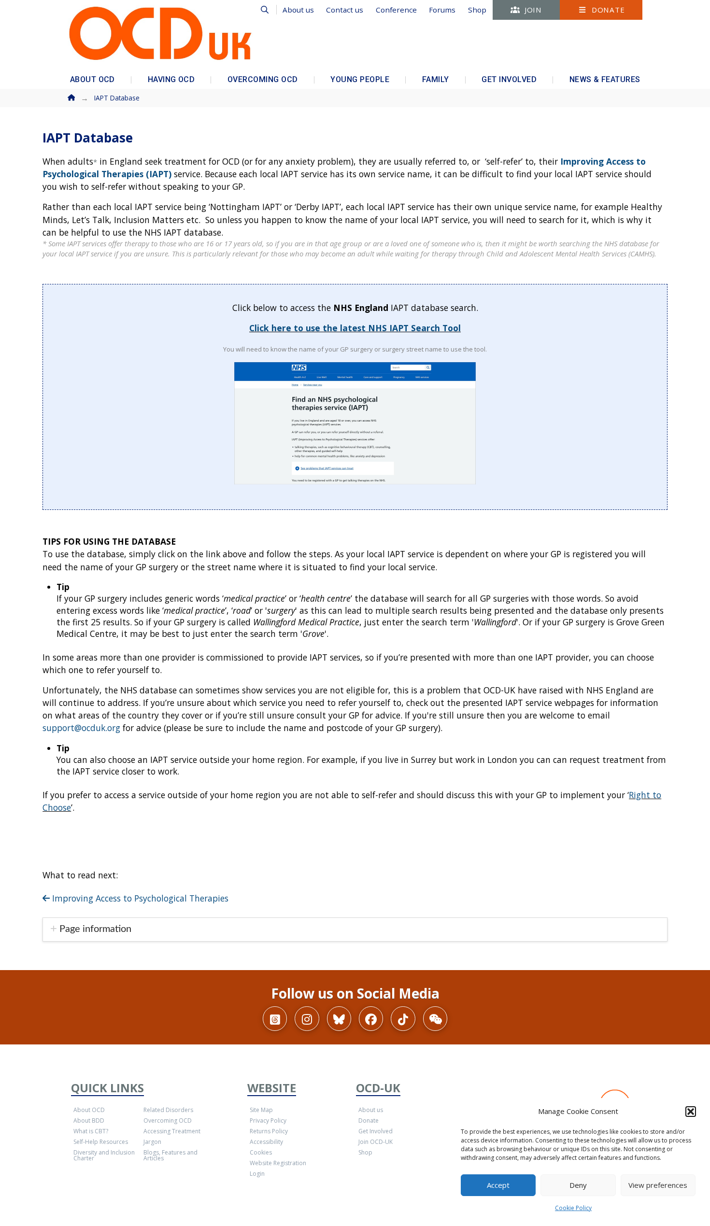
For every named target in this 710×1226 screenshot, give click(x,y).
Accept (498, 1185)
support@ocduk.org (81, 727)
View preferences (657, 1185)
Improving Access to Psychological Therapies (139, 898)
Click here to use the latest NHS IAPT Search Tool (355, 328)
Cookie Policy (573, 1208)
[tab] (355, 929)
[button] (691, 1111)
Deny (578, 1185)
